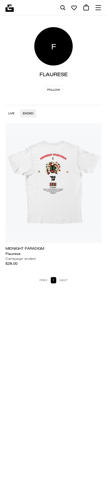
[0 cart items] (86, 8)
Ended (28, 113)
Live (11, 113)
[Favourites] (74, 8)
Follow (53, 90)
